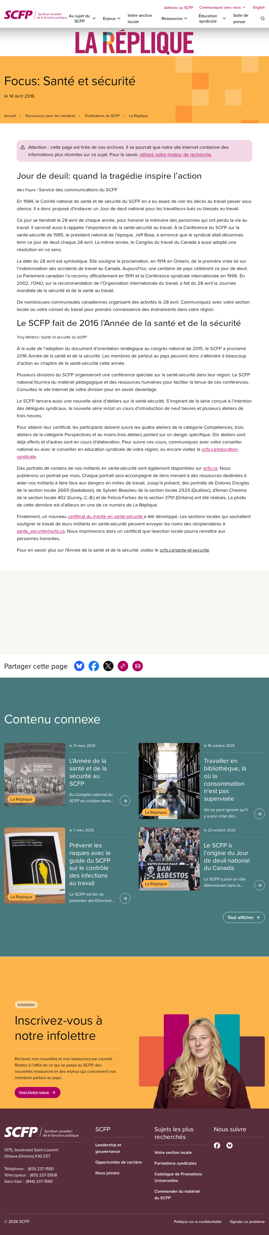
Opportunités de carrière (118, 1162)
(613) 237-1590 (41, 1168)
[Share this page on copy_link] (123, 667)
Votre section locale (173, 1152)
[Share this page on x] (108, 667)
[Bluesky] (229, 1145)
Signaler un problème (247, 1221)
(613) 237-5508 (43, 1175)
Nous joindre (107, 1173)
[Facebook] (217, 1145)
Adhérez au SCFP (178, 7)
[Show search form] (263, 18)
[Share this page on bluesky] (79, 667)
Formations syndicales (175, 1163)
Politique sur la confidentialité (197, 1221)
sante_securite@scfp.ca (41, 531)
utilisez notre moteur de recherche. (176, 154)
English (259, 7)
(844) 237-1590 (39, 1181)
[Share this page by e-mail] (137, 667)
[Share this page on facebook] (94, 667)
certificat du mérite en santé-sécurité (106, 516)
